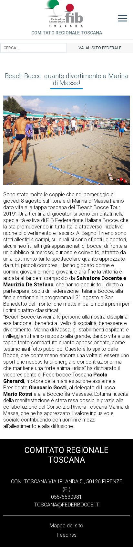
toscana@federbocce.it (66, 505)
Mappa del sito (66, 526)
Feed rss (67, 535)
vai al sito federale (99, 47)
